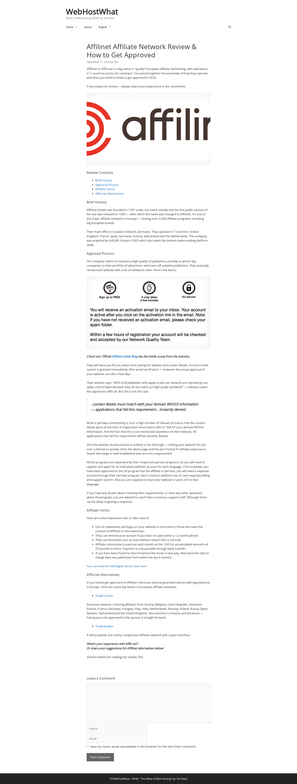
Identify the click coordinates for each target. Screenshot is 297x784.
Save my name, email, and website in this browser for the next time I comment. (143, 746)
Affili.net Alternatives (109, 193)
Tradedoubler (104, 626)
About (88, 27)
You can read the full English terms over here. (117, 566)
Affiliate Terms (105, 189)
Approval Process (107, 185)
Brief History (103, 180)
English (102, 27)
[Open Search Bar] (229, 27)
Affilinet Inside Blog (124, 356)
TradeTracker (104, 596)
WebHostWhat (92, 11)
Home (69, 27)
